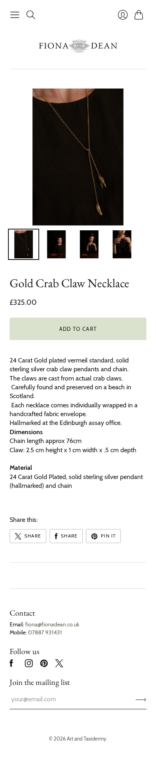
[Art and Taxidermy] (78, 45)
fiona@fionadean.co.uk (52, 624)
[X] (59, 665)
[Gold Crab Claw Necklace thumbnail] (24, 244)
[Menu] (14, 14)
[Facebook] (11, 665)
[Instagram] (29, 665)
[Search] (30, 14)
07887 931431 (45, 632)
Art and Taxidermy (86, 738)
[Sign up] (141, 699)
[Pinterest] (44, 665)
